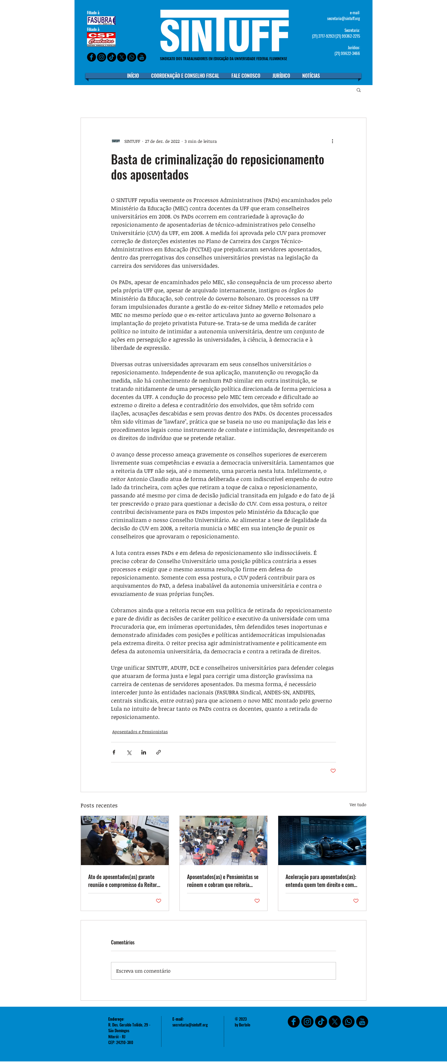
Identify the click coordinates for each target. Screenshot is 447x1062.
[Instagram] (101, 57)
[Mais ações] (332, 141)
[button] (359, 89)
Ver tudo (358, 804)
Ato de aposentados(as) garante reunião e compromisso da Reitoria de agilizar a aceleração (124, 880)
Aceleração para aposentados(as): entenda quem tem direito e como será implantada (321, 880)
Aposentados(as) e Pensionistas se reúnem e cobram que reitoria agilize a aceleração (222, 880)
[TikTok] (321, 1022)
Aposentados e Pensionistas (140, 731)
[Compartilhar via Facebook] (114, 752)
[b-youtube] (141, 57)
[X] (121, 57)
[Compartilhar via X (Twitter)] (129, 752)
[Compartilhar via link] (158, 752)
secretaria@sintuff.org (343, 18)
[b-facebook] (91, 57)
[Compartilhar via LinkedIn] (144, 752)
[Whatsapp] (131, 57)
